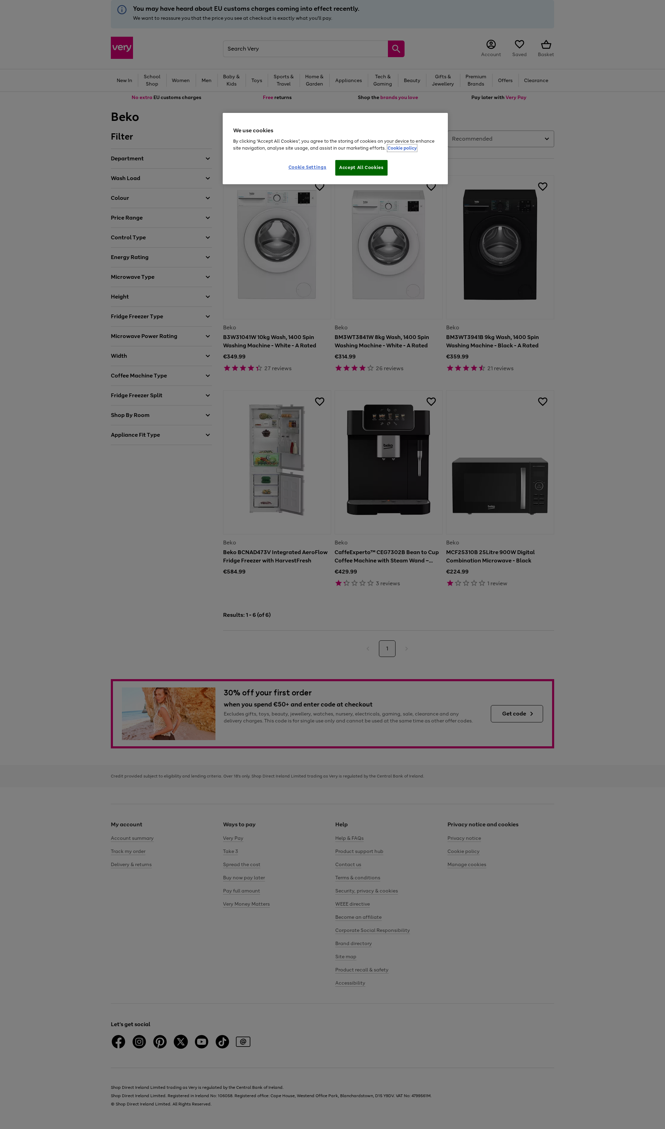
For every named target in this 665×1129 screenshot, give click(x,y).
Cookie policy (402, 148)
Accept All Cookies (361, 167)
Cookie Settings (308, 167)
